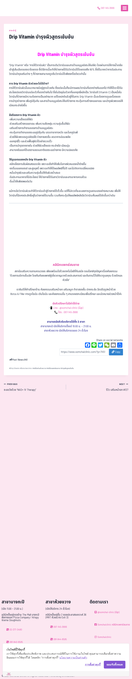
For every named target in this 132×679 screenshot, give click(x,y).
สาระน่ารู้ (12, 30)
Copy (117, 352)
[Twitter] (100, 345)
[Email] (113, 345)
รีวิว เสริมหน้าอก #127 (117, 387)
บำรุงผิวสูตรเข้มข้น (67, 368)
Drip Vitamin (14, 368)
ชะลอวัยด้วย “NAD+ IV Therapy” (20, 387)
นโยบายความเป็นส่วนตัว (73, 657)
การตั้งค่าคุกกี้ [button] (93, 664)
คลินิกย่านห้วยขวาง (39, 368)
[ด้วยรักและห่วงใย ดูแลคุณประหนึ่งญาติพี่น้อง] (11, 8)
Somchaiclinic (26, 368)
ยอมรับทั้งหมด (115, 664)
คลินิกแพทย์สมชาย (53, 368)
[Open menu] (124, 8)
